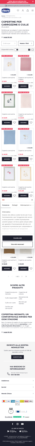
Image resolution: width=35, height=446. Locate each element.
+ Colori (13, 75)
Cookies (12, 442)
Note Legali (18, 441)
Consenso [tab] (5, 205)
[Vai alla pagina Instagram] (17, 424)
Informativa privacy (8, 441)
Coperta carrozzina (8, 77)
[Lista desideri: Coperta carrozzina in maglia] (31, 86)
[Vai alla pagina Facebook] (12, 424)
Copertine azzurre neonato (11, 293)
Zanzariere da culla (23, 298)
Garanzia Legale (27, 441)
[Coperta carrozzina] (9, 65)
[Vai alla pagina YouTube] (22, 424)
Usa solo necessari (17, 244)
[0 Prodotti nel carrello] (28, 11)
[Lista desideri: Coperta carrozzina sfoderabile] (31, 196)
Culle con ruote (10, 303)
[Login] (23, 11)
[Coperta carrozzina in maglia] (25, 65)
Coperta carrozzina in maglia (25, 78)
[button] (9, 43)
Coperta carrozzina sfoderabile (24, 188)
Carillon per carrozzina (9, 307)
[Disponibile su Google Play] (12, 431)
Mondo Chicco (6, 393)
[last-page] (25, 276)
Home (3, 16)
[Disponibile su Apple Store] (23, 431)
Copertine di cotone (23, 293)
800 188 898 (15, 375)
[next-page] (21, 276)
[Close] (33, 1)
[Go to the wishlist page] (18, 11)
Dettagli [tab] (15, 205)
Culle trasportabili (11, 298)
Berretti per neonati (23, 302)
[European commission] (21, 411)
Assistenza (5, 381)
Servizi (3, 387)
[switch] (16, 49)
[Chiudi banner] (32, 200)
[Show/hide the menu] (33, 11)
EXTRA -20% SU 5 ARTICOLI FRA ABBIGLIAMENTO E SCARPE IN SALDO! (17, 2)
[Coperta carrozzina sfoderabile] (25, 175)
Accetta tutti (17, 238)
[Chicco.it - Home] (5, 10)
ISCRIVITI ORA (17, 357)
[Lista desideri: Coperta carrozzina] (14, 86)
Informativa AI (20, 442)
